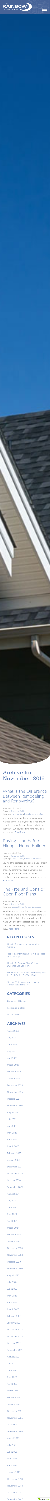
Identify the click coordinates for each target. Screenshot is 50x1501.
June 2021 (12, 1451)
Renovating (38, 814)
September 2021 (15, 1431)
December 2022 (15, 1329)
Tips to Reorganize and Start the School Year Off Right (26, 955)
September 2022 (15, 1349)
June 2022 (12, 1370)
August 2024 (13, 1193)
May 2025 (12, 1132)
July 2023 (12, 1282)
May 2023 (12, 1295)
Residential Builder (18, 811)
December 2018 (15, 1478)
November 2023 (15, 1254)
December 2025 (15, 1085)
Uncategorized (14, 1014)
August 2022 (13, 1356)
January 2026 (13, 1078)
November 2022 (15, 1336)
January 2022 (13, 1404)
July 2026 (12, 1037)
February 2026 (14, 1071)
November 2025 (15, 1091)
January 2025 (13, 1159)
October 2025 (14, 1098)
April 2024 (12, 1220)
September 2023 (15, 1268)
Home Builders (17, 814)
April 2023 (12, 1302)
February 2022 (14, 1397)
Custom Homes (18, 907)
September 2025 (15, 1105)
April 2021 (12, 1465)
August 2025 (13, 1112)
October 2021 (14, 1424)
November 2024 (15, 1173)
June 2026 (12, 1044)
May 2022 (12, 1377)
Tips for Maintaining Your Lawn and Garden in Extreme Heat (24, 983)
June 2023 (12, 1288)
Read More (20, 832)
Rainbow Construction (33, 858)
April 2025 (12, 1139)
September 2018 (15, 1499)
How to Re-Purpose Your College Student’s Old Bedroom (22, 964)
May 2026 (12, 1051)
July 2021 (12, 1444)
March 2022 (13, 1390)
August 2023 (13, 1275)
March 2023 (13, 1309)
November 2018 (15, 1485)
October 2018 (14, 1492)
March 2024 (13, 1227)
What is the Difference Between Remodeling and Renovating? (25, 796)
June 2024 (12, 1207)
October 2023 (14, 1261)
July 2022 (12, 1363)
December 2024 (15, 1166)
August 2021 (13, 1438)
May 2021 (12, 1458)
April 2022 (12, 1383)
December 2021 (15, 1411)
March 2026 (13, 1064)
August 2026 (13, 1030)
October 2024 (14, 1180)
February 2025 (14, 1153)
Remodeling (28, 814)
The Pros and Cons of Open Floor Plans (24, 891)
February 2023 (14, 1315)
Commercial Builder (16, 1000)
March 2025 (13, 1146)
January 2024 (13, 1241)
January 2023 (13, 1322)
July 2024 (12, 1200)
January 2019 (13, 1472)
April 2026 (12, 1058)
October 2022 (14, 1343)
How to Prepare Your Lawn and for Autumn (23, 945)
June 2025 (12, 1125)
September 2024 (15, 1187)
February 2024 (14, 1234)
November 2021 (15, 1417)
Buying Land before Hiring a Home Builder (24, 843)
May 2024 (12, 1214)
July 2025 (12, 1119)
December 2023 (15, 1248)
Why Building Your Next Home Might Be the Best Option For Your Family (26, 974)
